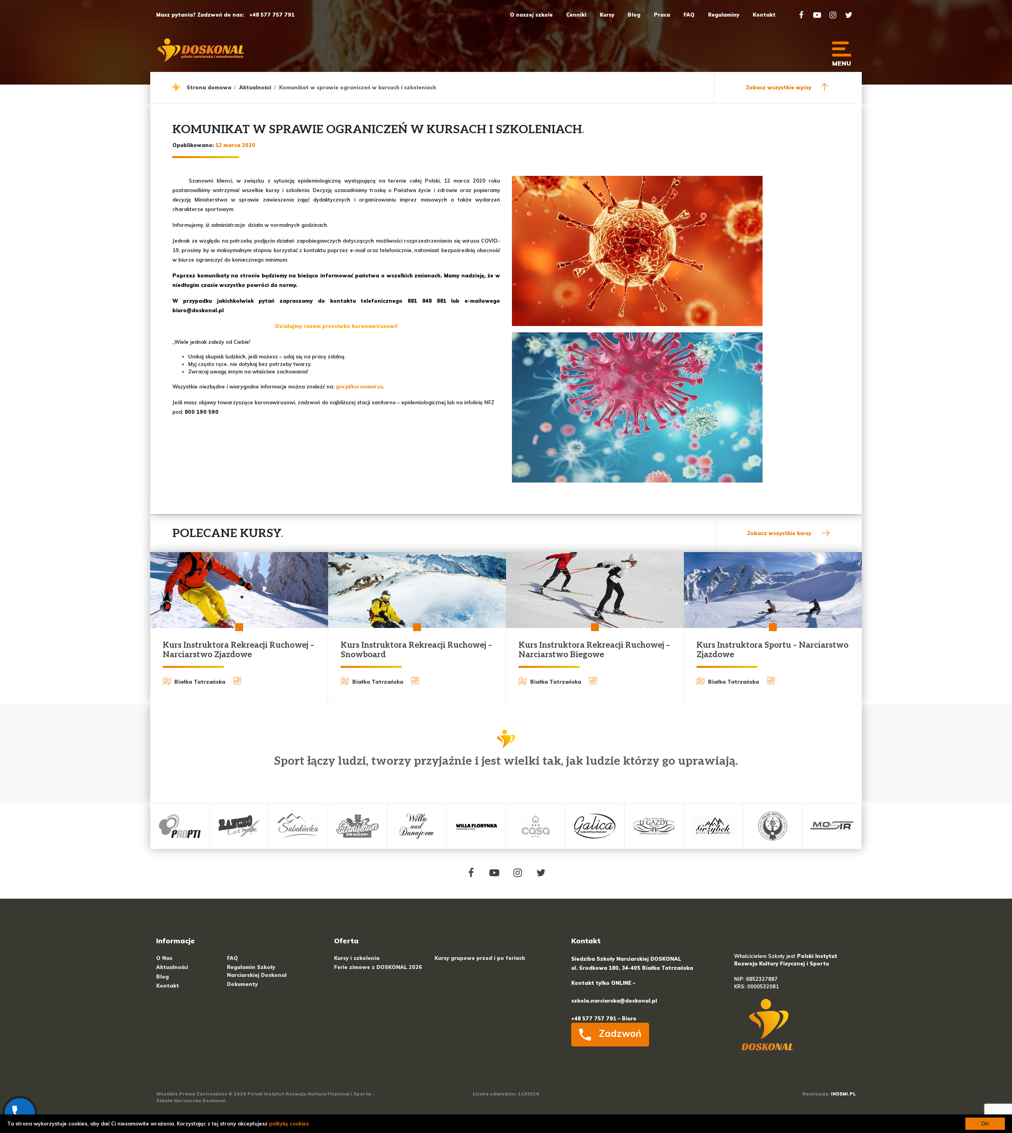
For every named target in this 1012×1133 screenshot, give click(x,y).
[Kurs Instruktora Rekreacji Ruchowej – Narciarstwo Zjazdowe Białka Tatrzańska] (239, 590)
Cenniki (576, 14)
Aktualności (255, 87)
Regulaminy (723, 14)
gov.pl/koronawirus (359, 386)
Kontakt (764, 14)
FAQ (689, 14)
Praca (662, 14)
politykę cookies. (289, 1123)
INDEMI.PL (843, 1094)
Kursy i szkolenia (357, 958)
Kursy (607, 14)
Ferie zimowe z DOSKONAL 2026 (378, 967)
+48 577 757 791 (272, 14)
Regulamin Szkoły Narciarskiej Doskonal (257, 971)
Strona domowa (209, 87)
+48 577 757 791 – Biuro (603, 1018)
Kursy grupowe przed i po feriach (479, 958)
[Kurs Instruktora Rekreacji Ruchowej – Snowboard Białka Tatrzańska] (417, 590)
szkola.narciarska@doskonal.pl (614, 1000)
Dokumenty (242, 984)
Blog (634, 14)
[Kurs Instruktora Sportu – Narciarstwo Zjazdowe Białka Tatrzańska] (773, 590)
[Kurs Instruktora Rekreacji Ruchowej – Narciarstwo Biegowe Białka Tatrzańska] (595, 590)
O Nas (164, 958)
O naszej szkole (531, 14)
